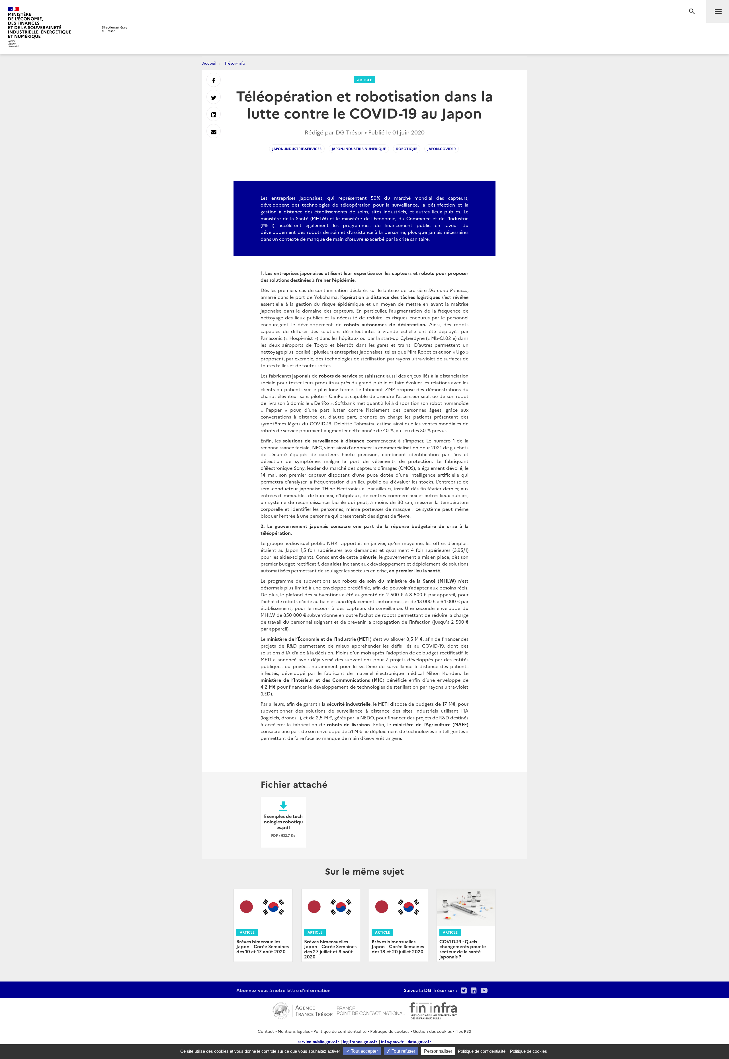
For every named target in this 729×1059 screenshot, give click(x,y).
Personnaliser (438, 1051)
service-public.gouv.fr (318, 1041)
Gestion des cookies (432, 1031)
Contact (266, 1031)
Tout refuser (402, 1051)
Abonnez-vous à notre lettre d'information (283, 990)
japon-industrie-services (297, 148)
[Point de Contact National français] (371, 1010)
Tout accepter (364, 1051)
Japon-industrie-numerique (359, 148)
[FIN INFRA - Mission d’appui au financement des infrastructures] (433, 1010)
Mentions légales (294, 1031)
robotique (406, 148)
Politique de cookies (389, 1031)
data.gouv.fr (419, 1041)
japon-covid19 (441, 148)
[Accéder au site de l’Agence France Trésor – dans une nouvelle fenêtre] (303, 1010)
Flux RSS (463, 1031)
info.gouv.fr (392, 1041)
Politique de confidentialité (340, 1031)
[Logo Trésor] (112, 29)
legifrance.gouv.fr (360, 1041)
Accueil (209, 63)
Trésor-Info (234, 63)
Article (364, 79)
